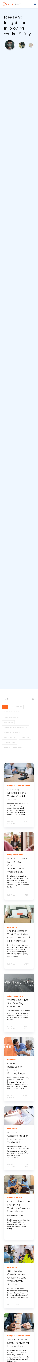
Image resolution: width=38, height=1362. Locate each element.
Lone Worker (17, 707)
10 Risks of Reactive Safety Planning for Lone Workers (18, 1343)
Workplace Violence (12, 732)
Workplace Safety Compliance (15, 727)
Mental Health (9, 737)
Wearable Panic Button (13, 748)
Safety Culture (9, 742)
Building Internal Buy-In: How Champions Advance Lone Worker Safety (17, 865)
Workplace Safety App (12, 717)
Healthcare (8, 722)
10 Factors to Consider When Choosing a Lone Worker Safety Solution (16, 1278)
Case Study (25, 737)
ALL (5, 707)
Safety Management (11, 712)
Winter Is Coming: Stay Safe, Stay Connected (17, 1003)
